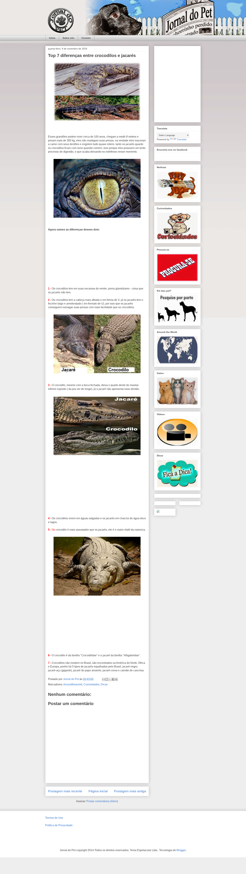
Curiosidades (91, 684)
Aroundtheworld (72, 684)
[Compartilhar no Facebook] (113, 679)
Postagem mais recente (65, 791)
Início (52, 38)
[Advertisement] (97, 258)
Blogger (181, 850)
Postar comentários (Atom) (102, 801)
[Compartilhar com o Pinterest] (116, 679)
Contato (86, 38)
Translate (182, 139)
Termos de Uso (54, 817)
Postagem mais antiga (130, 791)
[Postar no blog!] (106, 679)
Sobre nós (68, 38)
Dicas (104, 684)
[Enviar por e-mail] (103, 679)
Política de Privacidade (59, 825)
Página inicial (98, 791)
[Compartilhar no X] (110, 679)
